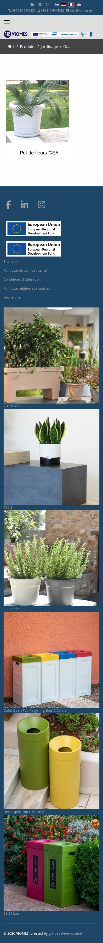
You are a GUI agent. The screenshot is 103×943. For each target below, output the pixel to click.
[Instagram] (47, 4)
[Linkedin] (40, 4)
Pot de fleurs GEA (39, 152)
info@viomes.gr (81, 10)
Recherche (12, 297)
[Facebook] (32, 4)
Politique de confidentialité (25, 270)
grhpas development (65, 933)
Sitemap (10, 261)
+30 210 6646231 (23, 10)
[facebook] (8, 204)
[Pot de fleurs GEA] (39, 111)
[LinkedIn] (24, 204)
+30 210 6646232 (52, 10)
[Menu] (7, 22)
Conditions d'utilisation (22, 279)
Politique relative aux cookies (27, 288)
